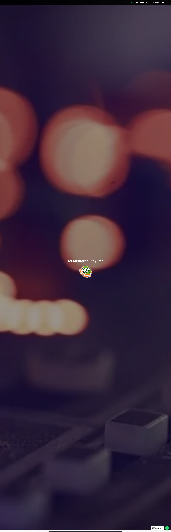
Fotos (157, 2)
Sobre (131, 2)
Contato (163, 2)
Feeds (136, 2)
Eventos (151, 2)
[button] (4, 266)
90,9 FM (12, 3)
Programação (143, 2)
